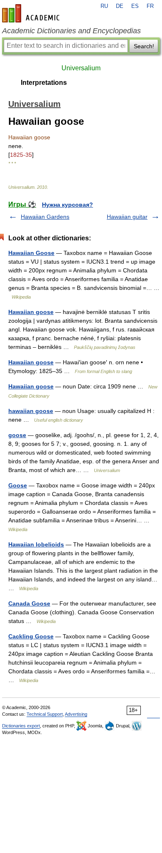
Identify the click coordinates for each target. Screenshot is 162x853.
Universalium (81, 68)
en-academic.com (32, 13)
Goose (17, 485)
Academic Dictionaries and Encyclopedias (71, 31)
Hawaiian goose (31, 312)
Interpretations (44, 82)
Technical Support (45, 714)
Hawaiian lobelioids (36, 544)
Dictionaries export (21, 725)
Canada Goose (29, 603)
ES (135, 6)
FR (150, 6)
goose (17, 435)
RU (104, 6)
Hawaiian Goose (31, 253)
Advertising (76, 714)
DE (119, 6)
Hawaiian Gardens (45, 216)
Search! (144, 46)
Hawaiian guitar (127, 216)
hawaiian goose (30, 411)
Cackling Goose (31, 636)
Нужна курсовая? (67, 204)
